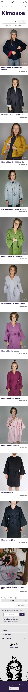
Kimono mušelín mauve (10, 351)
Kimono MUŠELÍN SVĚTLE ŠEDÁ (13, 304)
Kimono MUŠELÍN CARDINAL (11, 398)
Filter (22, 22)
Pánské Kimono (7, 493)
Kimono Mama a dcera (10, 445)
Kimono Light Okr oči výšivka (12, 162)
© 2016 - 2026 (14, 647)
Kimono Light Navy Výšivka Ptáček (11, 68)
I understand (14, 689)
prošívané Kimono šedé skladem (13, 209)
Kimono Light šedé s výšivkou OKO (12, 588)
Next (25, 601)
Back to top (22, 605)
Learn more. (18, 686)
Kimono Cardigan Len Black (12, 115)
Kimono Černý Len (8, 540)
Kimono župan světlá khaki (12, 256)
